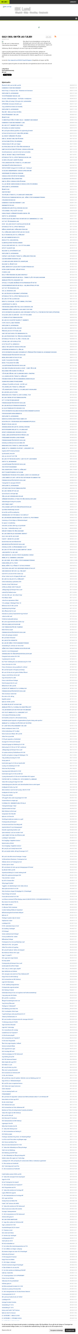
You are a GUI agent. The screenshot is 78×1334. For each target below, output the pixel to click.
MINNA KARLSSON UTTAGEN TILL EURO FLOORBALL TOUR (16, 395)
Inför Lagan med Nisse (7, 1198)
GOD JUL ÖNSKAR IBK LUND (9, 290)
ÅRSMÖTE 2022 (5, 189)
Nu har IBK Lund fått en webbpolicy (10, 512)
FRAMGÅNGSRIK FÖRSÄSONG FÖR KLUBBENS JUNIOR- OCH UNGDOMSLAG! (20, 475)
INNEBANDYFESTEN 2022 (8, 205)
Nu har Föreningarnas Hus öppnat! (10, 1182)
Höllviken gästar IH (6, 1283)
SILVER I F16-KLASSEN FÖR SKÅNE (10, 360)
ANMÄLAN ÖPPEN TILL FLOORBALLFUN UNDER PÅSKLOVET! (16, 707)
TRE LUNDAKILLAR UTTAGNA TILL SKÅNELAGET (13, 387)
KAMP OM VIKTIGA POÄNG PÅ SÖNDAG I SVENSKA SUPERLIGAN (17, 149)
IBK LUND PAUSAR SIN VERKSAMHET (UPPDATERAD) (15, 293)
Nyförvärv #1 (5, 915)
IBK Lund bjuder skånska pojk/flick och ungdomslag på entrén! (17, 130)
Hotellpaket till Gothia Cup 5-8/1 (10, 787)
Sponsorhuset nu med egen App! (10, 493)
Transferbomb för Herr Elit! (8, 659)
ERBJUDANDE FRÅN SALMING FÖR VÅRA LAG (13, 371)
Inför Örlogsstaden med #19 (9, 1187)
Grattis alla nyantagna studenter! (10, 635)
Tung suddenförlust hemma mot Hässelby (12, 106)
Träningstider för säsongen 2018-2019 (11, 483)
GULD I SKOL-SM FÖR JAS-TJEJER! (17, 37)
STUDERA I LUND (6, 272)
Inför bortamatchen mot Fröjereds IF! (11, 1038)
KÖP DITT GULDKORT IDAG (8, 248)
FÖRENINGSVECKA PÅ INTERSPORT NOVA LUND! (14, 480)
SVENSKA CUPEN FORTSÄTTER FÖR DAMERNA (13, 176)
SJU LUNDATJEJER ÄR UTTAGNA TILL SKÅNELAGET (14, 376)
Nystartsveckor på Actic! (8, 843)
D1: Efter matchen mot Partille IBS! (10, 1163)
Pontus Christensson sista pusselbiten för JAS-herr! (14, 667)
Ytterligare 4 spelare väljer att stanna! (11, 918)
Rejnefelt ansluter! (6, 699)
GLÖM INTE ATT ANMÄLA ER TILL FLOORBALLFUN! (14, 688)
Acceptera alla (70, 1330)
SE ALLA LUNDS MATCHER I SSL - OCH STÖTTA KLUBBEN (16, 245)
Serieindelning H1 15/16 (8, 1305)
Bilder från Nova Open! (7, 629)
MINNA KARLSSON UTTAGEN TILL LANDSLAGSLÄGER (15, 445)
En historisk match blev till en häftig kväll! (12, 824)
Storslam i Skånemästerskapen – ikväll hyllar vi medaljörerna (16, 98)
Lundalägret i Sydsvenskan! (8, 838)
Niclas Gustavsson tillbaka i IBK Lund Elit (12, 733)
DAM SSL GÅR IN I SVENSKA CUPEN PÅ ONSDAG (13, 181)
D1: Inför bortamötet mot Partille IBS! (11, 1168)
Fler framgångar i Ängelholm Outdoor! (11, 840)
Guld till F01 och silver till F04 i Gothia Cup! (12, 573)
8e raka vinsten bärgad (7, 1102)
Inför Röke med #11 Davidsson (9, 1118)
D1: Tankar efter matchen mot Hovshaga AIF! (12, 1190)
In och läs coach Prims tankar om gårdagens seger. (14, 1139)
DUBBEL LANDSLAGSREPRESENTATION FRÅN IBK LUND (15, 435)
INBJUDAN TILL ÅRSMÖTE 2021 (9, 264)
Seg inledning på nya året (8, 1056)
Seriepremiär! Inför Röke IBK (9, 814)
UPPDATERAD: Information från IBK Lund (11, 104)
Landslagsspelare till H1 (8, 1238)
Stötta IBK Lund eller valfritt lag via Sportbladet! (13, 525)
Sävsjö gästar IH (6, 760)
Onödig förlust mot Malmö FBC (9, 1201)
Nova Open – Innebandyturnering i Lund (11, 528)
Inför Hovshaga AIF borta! (8, 1051)
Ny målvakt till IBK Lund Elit (8, 870)
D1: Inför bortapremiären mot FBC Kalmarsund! (13, 1214)
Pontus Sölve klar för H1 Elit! (9, 664)
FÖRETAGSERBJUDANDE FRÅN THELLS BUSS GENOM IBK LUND (17, 306)
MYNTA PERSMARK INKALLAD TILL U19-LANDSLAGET (15, 429)
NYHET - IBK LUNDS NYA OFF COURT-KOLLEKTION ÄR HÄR (16, 224)
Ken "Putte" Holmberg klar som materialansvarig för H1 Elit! (16, 661)
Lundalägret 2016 (6, 923)
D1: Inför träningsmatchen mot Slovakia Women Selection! (16, 1291)
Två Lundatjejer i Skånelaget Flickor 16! (11, 603)
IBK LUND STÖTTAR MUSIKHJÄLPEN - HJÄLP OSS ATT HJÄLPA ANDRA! (19, 459)
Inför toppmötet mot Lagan (8, 1048)
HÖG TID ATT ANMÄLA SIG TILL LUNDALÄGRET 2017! (15, 712)
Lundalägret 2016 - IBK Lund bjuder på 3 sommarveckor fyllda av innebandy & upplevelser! (24, 1160)
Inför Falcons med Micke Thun (9, 1142)
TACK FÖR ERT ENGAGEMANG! (9, 467)
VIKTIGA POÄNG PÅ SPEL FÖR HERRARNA (12, 141)
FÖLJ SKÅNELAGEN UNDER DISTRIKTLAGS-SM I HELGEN (15, 232)
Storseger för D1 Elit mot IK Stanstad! (11, 741)
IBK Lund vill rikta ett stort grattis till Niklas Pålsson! (15, 672)
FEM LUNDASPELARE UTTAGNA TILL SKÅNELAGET (14, 469)
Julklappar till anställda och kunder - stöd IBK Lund (14, 384)
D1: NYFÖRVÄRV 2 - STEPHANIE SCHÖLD (12, 1318)
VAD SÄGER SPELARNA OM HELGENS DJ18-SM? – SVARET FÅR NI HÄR (19, 368)
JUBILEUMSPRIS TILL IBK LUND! (10, 552)
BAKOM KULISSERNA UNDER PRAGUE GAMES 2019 (14, 419)
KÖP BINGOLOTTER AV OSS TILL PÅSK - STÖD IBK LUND (15, 339)
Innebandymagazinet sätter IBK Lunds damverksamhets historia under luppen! (21, 784)
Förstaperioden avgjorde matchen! (10, 987)
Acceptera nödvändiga (57, 1330)
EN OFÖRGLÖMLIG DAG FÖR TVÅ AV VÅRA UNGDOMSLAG (16, 146)
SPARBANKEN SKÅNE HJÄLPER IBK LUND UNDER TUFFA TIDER (17, 309)
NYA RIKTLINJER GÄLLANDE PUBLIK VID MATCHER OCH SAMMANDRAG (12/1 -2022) (22, 218)
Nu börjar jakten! (6, 960)
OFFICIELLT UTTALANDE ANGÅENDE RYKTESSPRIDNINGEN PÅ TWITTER (19, 282)
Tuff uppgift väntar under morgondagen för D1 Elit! (14, 798)
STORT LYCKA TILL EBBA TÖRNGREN (11, 322)
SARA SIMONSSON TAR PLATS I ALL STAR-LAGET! (14, 571)
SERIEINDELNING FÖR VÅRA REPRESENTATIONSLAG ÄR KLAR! (17, 653)
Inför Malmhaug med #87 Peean (9, 1152)
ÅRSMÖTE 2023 (5, 117)
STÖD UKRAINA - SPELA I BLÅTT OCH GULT (12, 210)
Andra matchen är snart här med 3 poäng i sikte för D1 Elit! (16, 790)
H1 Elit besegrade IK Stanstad (9, 1257)
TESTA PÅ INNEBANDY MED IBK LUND (11, 96)
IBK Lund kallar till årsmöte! (8, 637)
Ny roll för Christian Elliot (8, 880)
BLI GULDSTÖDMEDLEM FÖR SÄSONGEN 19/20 (13, 408)
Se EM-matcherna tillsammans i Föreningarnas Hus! (14, 859)
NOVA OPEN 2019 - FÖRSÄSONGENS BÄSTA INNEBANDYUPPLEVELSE (18, 421)
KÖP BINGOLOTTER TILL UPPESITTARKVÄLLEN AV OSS (15, 296)
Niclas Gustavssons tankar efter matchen (12, 1209)
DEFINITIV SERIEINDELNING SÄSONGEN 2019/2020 (14, 432)
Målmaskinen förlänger (7, 939)
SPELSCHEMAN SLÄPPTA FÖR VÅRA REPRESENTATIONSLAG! (16, 507)
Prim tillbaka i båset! (7, 597)
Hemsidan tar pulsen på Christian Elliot (11, 1289)
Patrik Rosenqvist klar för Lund (9, 683)
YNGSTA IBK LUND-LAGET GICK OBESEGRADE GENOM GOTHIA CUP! (18, 568)
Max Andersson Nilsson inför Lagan (10, 952)
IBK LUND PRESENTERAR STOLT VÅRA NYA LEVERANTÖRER (16, 336)
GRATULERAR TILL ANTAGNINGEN (10, 93)
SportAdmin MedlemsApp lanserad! (10, 509)
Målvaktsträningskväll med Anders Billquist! (12, 912)
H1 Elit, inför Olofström (7, 1075)
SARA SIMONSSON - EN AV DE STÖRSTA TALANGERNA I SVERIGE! (18, 555)
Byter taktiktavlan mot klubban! (9, 971)
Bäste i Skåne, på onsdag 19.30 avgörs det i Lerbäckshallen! (16, 101)
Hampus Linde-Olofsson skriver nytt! (11, 675)
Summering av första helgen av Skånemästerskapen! (14, 520)
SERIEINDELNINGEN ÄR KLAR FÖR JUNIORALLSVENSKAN (16, 427)
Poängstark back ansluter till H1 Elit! (11, 656)
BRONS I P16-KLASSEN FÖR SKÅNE (10, 363)
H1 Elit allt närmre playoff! (8, 1035)
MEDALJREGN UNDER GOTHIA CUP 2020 (12, 357)
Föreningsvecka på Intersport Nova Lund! (12, 963)
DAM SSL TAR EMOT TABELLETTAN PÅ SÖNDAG (13, 154)
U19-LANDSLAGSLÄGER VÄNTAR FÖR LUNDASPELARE (15, 261)
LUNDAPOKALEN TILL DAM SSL (9, 304)
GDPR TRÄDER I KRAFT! (7, 504)
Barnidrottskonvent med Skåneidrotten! (11, 541)
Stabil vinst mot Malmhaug (8, 1150)
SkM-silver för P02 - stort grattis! (10, 944)
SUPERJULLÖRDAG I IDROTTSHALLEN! (11, 587)
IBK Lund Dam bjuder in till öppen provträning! (13, 669)
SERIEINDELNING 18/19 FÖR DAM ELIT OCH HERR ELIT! (15, 515)
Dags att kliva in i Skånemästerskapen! (11, 1080)
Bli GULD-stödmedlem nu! (8, 1243)
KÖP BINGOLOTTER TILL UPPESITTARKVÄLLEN (13, 226)
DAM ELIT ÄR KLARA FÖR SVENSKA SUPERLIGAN (14, 347)
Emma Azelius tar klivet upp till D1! (10, 1099)
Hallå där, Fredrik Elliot (7, 1273)
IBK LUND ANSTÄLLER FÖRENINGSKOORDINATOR (14, 405)
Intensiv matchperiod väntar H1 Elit (10, 728)
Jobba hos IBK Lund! (7, 616)
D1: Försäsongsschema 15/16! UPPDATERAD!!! (13, 1275)
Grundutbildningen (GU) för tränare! (10, 1227)
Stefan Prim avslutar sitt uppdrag (10, 947)
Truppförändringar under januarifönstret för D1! (13, 1014)
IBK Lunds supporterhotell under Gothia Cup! (13, 621)
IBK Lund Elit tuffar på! (7, 1115)
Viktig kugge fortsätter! (7, 883)
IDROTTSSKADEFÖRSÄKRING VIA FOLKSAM (12, 472)
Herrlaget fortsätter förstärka (9, 1302)
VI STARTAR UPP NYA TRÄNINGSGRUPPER (12, 317)
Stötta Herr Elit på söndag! (8, 768)
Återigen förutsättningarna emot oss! (11, 1000)
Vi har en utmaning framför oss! (9, 1091)
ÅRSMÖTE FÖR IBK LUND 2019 (9, 424)
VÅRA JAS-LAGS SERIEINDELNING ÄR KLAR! (12, 496)
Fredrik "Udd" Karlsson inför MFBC (10, 1203)
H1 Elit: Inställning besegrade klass (10, 984)
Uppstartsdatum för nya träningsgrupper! (12, 827)
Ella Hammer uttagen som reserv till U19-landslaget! (14, 1251)
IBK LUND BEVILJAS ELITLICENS (10, 392)
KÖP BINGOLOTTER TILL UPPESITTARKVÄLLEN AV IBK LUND (16, 157)
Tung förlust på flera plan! (8, 1003)
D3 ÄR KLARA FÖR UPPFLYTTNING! (10, 966)
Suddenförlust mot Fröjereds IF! (10, 1032)
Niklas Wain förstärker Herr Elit (9, 1126)
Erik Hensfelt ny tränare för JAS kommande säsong (14, 717)
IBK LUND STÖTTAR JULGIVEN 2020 (10, 298)
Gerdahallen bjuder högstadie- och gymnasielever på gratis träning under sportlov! (22, 720)
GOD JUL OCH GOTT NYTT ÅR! (9, 456)
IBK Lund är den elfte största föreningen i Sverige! (14, 856)
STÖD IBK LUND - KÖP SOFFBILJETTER (11, 341)
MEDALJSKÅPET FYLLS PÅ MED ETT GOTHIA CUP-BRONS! (16, 565)
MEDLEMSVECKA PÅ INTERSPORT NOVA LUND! (13, 544)
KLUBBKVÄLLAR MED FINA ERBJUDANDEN (12, 242)
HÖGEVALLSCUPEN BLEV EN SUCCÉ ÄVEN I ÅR (13, 443)
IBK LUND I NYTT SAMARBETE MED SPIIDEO (12, 125)
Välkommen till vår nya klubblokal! (10, 1281)
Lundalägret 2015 (6, 1299)
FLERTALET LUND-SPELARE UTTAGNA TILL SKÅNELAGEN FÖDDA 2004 (19, 256)
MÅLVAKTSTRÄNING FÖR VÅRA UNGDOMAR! (13, 531)
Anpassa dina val (6, 1330)
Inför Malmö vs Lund (7, 1064)
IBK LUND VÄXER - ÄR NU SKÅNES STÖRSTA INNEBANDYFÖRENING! (18, 560)
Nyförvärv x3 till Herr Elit (8, 816)
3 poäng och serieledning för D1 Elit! (11, 766)
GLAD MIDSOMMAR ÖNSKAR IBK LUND (11, 258)
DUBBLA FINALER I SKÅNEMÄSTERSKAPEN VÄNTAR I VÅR (16, 213)
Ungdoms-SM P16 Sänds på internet (11, 451)
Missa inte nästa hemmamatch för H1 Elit (12, 1144)
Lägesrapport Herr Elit (7, 1123)
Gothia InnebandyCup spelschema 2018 (11, 581)
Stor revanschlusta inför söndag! (10, 1030)
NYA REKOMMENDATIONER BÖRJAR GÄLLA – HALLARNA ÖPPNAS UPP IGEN (20, 285)
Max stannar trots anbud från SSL (10, 902)
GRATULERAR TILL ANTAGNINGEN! (10, 485)
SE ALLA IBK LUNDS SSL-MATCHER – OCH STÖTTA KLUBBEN (17, 314)
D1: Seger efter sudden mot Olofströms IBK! (12, 1222)
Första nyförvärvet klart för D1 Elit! (10, 896)
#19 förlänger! (5, 931)
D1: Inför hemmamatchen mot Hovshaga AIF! (12, 1195)
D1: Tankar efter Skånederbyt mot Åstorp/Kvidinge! (14, 1147)
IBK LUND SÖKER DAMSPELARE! (9, 1219)
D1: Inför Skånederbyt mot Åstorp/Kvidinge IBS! (13, 1155)
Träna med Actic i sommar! (8, 878)
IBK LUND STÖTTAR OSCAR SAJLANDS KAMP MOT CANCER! (17, 549)
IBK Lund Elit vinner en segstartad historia (12, 1083)
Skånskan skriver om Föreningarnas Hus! (12, 862)
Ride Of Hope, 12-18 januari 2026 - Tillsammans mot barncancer (17, 90)
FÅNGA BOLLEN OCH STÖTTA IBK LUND (11, 330)
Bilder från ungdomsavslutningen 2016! (11, 875)
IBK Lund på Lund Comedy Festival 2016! (12, 848)
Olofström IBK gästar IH (8, 1217)
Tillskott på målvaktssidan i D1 (9, 1016)
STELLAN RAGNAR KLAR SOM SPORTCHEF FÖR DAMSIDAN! (16, 709)
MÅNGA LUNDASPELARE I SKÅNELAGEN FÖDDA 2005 (14, 229)
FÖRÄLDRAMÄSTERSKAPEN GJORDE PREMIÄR (13, 437)
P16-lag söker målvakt (7, 795)
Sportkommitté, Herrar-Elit (8, 453)
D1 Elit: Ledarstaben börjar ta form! (10, 926)
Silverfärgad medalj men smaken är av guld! (12, 819)
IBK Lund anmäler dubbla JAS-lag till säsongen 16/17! (15, 851)
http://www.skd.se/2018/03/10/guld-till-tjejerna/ (20, 60)
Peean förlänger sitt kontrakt (9, 894)
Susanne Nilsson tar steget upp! (10, 800)
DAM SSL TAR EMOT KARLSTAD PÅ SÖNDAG (12, 138)
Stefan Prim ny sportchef (8, 736)
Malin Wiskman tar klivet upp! (9, 811)
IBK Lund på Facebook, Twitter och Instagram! (13, 950)
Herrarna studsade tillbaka (8, 1046)
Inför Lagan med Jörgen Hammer (10, 958)
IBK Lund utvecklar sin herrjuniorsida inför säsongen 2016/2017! (17, 1019)
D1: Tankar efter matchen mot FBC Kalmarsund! (13, 1206)
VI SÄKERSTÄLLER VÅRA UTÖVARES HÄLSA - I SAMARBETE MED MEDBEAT (20, 120)
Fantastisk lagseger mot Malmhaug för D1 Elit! (13, 744)
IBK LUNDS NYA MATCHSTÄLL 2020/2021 (12, 328)
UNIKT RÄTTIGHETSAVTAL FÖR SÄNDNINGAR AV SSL (15, 333)
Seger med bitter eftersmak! (9, 1024)
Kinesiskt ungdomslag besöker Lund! (11, 830)
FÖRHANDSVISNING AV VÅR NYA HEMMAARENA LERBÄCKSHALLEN (18, 379)
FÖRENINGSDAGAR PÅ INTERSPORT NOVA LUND (13, 355)
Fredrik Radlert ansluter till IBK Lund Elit (11, 1174)
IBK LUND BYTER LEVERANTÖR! (9, 640)
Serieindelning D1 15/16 (7, 1307)
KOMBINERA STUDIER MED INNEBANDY (11, 88)
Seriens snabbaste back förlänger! (10, 934)
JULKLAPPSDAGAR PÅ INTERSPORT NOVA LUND (13, 365)
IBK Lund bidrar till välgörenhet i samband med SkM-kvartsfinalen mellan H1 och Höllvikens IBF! (25, 1096)
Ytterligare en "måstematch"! (9, 1006)
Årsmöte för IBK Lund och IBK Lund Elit (11, 85)
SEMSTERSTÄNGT (6, 192)
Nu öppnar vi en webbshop (8, 523)
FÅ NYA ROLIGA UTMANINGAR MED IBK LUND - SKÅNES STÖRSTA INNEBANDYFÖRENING (23, 197)
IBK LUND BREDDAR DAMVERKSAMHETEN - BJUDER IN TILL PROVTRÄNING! (20, 517)
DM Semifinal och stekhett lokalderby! (11, 128)
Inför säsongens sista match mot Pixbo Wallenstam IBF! (15, 974)
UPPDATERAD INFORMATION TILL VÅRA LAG (12, 349)
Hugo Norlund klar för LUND (9, 677)
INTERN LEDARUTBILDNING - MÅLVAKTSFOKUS (13, 269)
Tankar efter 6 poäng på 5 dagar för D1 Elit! (12, 782)
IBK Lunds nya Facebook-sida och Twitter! (12, 1297)
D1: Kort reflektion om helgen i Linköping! (12, 1249)
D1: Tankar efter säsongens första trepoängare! (13, 1176)
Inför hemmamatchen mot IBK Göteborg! (11, 1120)
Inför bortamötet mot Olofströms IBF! (11, 1072)
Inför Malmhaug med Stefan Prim (10, 1008)
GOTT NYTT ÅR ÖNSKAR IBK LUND (10, 221)
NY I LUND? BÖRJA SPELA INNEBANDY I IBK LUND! (14, 725)
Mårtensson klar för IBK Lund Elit (10, 605)
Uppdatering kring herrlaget (9, 608)
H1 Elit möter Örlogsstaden (8, 1040)
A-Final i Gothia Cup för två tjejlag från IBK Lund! (14, 576)
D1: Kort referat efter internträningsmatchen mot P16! (15, 1246)
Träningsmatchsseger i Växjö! (9, 806)
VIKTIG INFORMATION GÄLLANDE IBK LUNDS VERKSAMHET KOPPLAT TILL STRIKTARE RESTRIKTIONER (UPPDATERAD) (31, 312)
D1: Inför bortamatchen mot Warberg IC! (11, 1131)
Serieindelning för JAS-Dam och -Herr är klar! (13, 645)
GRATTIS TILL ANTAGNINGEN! (9, 461)
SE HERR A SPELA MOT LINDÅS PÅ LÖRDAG (12, 160)
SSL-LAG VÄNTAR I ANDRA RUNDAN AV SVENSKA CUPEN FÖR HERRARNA (19, 184)
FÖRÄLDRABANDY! (6, 1094)
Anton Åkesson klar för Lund (9, 611)
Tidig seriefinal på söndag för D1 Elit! (11, 758)
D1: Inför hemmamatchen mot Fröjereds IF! (12, 1185)
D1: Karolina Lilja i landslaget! (9, 1235)
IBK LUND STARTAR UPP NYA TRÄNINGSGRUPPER (14, 397)
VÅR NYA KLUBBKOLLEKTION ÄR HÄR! (11, 624)
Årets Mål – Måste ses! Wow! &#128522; (12, 112)
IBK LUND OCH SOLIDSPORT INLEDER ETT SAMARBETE (15, 320)
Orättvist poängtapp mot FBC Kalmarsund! (12, 1054)
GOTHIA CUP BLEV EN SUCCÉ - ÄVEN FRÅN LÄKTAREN (15, 133)
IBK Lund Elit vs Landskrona (9, 998)
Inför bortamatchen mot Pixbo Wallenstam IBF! (13, 1107)
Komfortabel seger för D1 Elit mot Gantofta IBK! (13, 763)
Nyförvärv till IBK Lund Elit (8, 701)
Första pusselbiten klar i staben (9, 936)
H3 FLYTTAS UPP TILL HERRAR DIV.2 (10, 344)
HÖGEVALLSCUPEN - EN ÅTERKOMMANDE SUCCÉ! (14, 547)
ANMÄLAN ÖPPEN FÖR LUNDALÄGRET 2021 (12, 280)
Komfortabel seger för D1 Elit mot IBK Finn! (12, 774)
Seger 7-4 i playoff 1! (7, 955)
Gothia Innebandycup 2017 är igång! (10, 731)
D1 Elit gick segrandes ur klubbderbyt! (11, 739)
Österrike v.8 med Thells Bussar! (10, 584)
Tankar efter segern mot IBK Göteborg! (11, 1112)
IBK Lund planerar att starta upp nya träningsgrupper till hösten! (17, 867)
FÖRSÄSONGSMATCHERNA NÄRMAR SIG (12, 413)
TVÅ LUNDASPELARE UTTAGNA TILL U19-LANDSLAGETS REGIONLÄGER (19, 389)
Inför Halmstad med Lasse (8, 1104)
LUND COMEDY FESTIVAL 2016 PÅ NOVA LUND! (13, 835)
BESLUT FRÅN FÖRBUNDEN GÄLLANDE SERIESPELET (14, 274)
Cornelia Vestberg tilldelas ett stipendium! (12, 910)
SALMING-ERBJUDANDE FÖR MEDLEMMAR (12, 381)
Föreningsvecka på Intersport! (9, 822)
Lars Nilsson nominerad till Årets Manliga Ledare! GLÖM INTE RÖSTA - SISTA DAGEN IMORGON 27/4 (26, 899)
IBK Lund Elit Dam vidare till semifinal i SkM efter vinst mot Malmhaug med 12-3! (21, 1078)
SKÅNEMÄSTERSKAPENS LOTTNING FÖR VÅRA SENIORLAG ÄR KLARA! (19, 499)
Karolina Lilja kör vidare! (8, 864)
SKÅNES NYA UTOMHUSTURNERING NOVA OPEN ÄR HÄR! (16, 648)
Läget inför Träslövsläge (8, 1027)
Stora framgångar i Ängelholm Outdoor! (11, 846)
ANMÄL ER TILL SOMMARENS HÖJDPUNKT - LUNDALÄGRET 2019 (18, 448)
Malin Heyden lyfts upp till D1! (9, 1062)
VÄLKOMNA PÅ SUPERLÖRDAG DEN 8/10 (12, 165)
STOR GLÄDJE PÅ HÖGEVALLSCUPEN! (11, 715)
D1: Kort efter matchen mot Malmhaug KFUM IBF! (14, 1270)
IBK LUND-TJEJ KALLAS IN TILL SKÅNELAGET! (13, 579)
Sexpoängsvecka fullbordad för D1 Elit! (11, 771)
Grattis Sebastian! (6, 1088)
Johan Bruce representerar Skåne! (10, 600)
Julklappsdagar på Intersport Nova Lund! (12, 589)
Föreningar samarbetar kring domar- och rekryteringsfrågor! (16, 1136)
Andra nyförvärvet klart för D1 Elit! (10, 888)
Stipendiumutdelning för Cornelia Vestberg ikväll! (14, 872)
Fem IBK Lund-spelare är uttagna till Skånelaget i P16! (15, 755)
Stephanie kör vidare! (7, 920)
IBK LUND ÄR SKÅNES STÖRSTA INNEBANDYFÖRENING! (15, 643)
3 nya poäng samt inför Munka (9, 995)
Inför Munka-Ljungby (7, 1134)
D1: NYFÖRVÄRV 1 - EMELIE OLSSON (11, 1315)
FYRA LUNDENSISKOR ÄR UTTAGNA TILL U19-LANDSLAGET (16, 162)
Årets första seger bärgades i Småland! (11, 1043)
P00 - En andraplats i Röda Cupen (10, 1011)
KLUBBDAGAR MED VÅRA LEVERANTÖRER (12, 178)
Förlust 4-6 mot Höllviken (8, 1278)
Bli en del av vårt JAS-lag (8, 696)
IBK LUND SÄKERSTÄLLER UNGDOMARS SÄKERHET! (14, 533)
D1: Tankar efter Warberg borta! (9, 1128)
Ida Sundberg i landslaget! (8, 928)
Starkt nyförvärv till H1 (7, 1241)
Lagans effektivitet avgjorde (9, 1193)
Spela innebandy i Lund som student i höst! (12, 832)
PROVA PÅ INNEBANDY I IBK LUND (10, 114)
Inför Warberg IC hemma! (8, 990)
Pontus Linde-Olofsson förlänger (10, 680)
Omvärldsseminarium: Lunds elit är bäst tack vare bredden (16, 152)
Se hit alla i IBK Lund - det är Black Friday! (12, 595)
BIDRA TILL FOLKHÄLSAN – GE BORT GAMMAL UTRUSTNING (17, 301)
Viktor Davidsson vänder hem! (9, 693)
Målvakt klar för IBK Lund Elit (9, 685)
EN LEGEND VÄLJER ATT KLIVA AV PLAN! (12, 704)
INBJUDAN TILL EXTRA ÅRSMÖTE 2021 (11, 250)
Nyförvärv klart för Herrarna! (9, 1313)
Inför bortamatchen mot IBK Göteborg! (11, 979)
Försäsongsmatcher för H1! (8, 1294)
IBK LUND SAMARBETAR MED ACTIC (11, 237)
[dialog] (39, 1327)
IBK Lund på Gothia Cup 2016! (9, 1067)
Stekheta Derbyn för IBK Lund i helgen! (11, 144)
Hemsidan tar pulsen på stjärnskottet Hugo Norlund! (15, 613)
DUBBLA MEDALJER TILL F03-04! (10, 563)
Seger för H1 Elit (6, 1179)
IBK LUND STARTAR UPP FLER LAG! (10, 491)
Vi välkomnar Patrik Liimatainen (9, 907)
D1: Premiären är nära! (7, 1230)
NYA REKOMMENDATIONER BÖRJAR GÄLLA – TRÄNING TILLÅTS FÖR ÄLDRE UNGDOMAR (23, 277)
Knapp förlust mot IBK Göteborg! (10, 976)
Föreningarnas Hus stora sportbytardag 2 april (13, 942)
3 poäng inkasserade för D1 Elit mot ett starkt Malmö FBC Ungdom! (18, 776)
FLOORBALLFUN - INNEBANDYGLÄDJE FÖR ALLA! (14, 803)
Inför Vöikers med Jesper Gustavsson (11, 1086)
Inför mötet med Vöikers (8, 1233)
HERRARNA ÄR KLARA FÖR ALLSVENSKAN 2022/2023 (15, 208)
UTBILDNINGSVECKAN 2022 (8, 200)
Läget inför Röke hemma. (8, 982)
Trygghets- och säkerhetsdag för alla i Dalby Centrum (15, 886)
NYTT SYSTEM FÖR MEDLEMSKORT (10, 400)
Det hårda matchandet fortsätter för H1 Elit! (12, 1286)
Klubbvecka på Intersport (8, 1254)
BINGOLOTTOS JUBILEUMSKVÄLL (10, 240)
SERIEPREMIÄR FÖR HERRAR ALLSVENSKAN (12, 173)
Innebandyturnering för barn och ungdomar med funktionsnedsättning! (19, 992)
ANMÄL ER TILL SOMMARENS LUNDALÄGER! (13, 557)
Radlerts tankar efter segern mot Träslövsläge (13, 1158)
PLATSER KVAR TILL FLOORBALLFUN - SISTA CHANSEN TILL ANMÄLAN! (19, 779)
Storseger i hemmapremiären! (9, 1211)
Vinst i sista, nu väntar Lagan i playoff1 (11, 968)
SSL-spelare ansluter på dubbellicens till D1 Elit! (13, 752)
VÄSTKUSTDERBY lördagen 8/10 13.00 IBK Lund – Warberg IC (17, 168)
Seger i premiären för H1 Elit (9, 1225)
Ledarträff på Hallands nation (9, 592)
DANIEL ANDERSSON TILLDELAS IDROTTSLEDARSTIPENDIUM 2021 (18, 266)
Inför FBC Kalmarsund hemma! (9, 1059)
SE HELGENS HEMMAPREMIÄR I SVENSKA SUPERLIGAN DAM (16, 170)
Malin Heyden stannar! (7, 904)
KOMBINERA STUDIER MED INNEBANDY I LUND (13, 122)
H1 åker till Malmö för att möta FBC (10, 1267)
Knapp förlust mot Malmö (8, 1259)
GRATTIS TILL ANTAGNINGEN (9, 216)
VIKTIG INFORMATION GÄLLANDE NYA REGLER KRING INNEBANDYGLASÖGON (21, 411)
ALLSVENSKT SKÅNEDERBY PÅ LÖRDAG (11, 136)
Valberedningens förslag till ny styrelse (11, 501)
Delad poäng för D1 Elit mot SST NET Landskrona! (14, 747)
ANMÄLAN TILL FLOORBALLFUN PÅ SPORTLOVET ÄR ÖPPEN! (16, 723)
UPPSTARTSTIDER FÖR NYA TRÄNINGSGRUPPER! (14, 488)
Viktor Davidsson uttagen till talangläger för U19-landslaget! (16, 891)
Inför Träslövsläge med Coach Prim (10, 1166)
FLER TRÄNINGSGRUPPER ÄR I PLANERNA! (12, 627)
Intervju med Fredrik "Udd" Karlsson (11, 1310)
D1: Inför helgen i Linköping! (9, 1262)
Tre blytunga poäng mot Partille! (10, 1022)
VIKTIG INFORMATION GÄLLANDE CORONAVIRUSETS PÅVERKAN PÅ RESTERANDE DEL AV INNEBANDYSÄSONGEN (29, 352)
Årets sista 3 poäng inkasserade (10, 1070)
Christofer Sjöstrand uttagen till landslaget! (12, 1265)
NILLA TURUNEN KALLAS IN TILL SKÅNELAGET (13, 234)
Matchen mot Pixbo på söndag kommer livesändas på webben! (17, 1110)
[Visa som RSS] (55, 37)
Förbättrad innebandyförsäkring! (10, 619)
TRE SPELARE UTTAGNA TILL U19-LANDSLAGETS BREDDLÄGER (17, 194)
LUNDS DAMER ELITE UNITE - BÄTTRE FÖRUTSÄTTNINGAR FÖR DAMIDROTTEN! (21, 477)
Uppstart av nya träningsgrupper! (10, 651)
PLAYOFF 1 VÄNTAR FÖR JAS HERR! (10, 539)
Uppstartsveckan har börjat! (9, 808)
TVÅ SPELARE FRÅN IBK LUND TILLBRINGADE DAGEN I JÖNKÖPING (18, 373)
